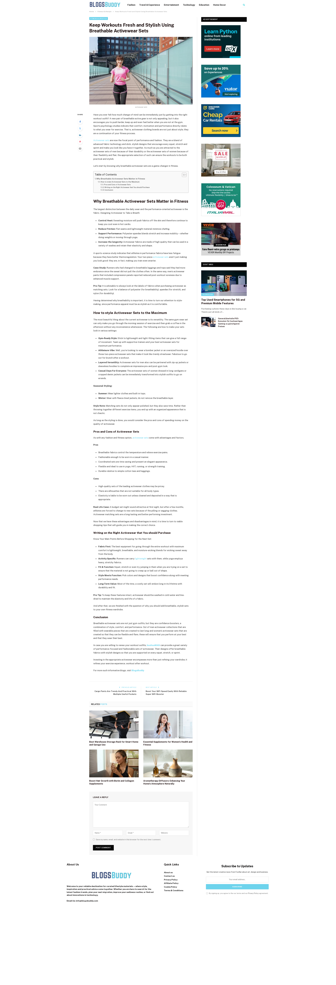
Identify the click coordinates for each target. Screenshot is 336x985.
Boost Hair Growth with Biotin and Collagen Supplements (111, 782)
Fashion (131, 5)
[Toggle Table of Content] (183, 175)
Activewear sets (101, 140)
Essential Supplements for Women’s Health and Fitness (167, 743)
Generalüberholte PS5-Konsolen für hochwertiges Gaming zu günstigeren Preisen (230, 322)
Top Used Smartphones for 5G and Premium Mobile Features (223, 301)
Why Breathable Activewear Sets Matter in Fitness (120, 179)
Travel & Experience (149, 5)
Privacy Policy (253, 893)
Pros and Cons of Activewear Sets (117, 185)
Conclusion (108, 190)
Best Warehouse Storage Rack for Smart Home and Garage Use (113, 743)
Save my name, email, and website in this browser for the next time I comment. (128, 840)
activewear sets (161, 257)
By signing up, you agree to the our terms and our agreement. (238, 893)
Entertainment (171, 5)
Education (204, 5)
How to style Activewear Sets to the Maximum (120, 182)
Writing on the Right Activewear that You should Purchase (127, 187)
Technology (189, 5)
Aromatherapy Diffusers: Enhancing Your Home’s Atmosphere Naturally (164, 782)
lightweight (141, 558)
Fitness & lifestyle (98, 18)
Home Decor (219, 5)
